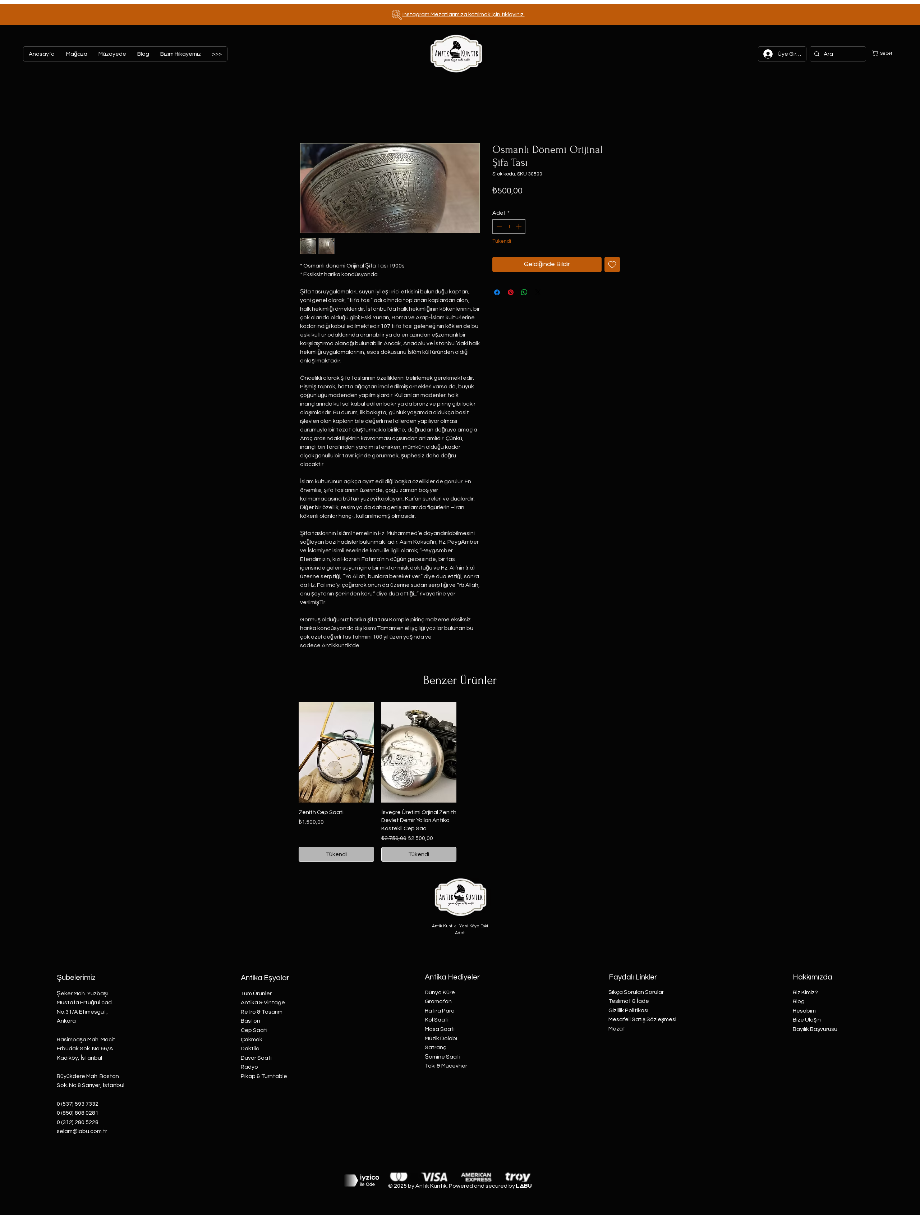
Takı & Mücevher (446, 1066)
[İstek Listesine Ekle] (612, 264)
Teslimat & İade (628, 1001)
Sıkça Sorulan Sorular (636, 992)
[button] (886, 53)
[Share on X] (538, 292)
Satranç (435, 1047)
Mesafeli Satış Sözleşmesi (642, 1019)
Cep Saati (254, 1030)
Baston (250, 1021)
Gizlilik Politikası (628, 1010)
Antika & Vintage (263, 1002)
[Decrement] (498, 226)
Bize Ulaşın (807, 1020)
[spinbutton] (508, 226)
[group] (460, 782)
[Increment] (519, 226)
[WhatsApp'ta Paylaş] (524, 292)
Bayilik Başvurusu (815, 1029)
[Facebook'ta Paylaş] (497, 292)
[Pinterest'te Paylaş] (510, 292)
